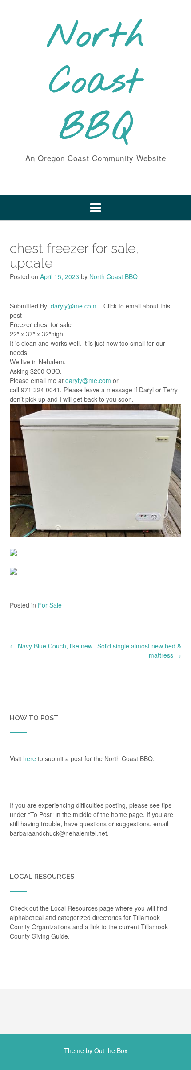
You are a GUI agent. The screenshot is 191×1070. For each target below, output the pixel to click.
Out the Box (110, 1050)
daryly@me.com (73, 305)
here (29, 758)
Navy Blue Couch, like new (51, 645)
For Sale (50, 604)
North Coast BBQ (95, 83)
